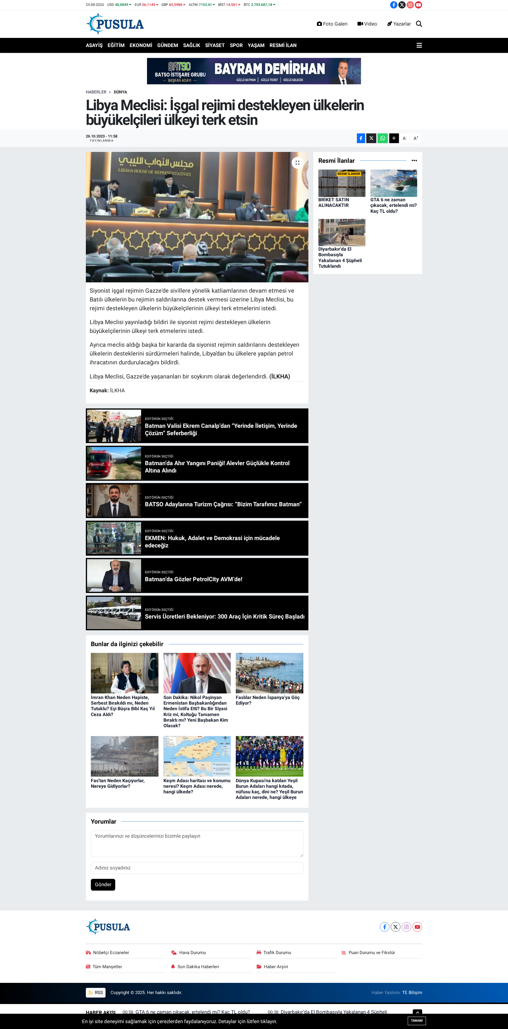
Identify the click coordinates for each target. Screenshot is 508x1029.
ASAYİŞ (94, 45)
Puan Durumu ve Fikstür (372, 952)
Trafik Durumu (277, 952)
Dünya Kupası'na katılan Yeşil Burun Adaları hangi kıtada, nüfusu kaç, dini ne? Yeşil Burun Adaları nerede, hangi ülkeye (269, 789)
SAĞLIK (191, 45)
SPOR (236, 45)
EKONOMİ (141, 45)
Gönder (103, 884)
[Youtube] (417, 927)
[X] (395, 927)
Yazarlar (402, 24)
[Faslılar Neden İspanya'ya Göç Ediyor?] (269, 673)
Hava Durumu (192, 952)
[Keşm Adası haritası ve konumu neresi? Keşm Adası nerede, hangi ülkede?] (197, 756)
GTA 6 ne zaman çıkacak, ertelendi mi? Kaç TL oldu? (393, 205)
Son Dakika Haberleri (198, 966)
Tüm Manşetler (107, 966)
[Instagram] (406, 927)
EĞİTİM (116, 45)
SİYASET (215, 45)
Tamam (417, 1021)
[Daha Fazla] (394, 138)
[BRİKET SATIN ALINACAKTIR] (341, 183)
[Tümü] (414, 160)
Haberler (96, 92)
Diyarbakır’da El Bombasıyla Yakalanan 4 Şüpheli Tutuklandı (340, 257)
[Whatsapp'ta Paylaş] (382, 138)
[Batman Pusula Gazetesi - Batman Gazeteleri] (115, 23)
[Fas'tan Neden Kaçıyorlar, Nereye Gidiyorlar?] (124, 756)
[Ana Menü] (419, 45)
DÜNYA (120, 92)
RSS (98, 992)
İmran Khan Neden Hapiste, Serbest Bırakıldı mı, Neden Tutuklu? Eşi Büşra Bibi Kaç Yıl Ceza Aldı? (123, 706)
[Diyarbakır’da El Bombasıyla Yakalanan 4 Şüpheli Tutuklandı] (341, 232)
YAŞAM (256, 45)
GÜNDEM (167, 45)
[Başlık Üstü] (254, 71)
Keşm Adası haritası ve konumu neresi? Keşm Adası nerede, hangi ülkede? (196, 786)
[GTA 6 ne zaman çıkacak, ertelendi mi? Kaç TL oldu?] (393, 183)
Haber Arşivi (276, 966)
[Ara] (419, 24)
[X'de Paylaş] (371, 138)
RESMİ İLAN (283, 45)
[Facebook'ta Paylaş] (361, 138)
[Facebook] (385, 927)
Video (370, 24)
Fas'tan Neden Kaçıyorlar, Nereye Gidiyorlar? (118, 783)
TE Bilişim (412, 992)
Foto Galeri (335, 24)
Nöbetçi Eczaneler (111, 952)
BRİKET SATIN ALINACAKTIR (333, 202)
